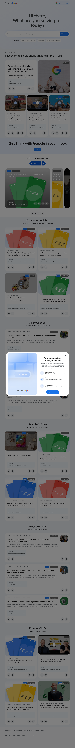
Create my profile (52, 392)
